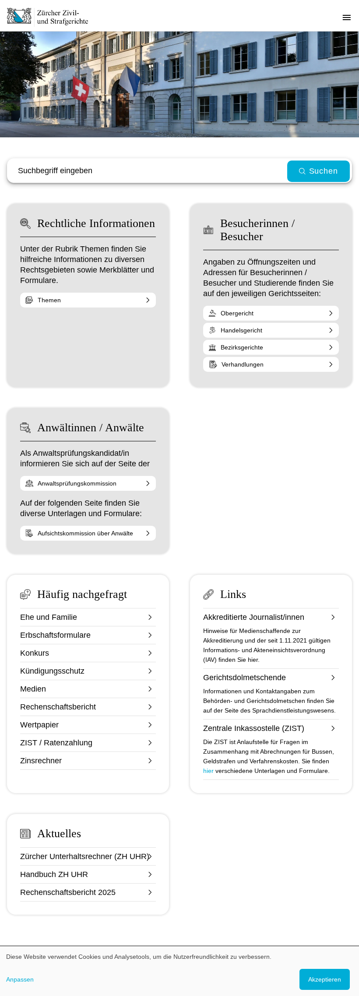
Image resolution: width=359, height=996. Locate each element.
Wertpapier (39, 724)
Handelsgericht (241, 330)
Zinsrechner (41, 760)
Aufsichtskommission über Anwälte (85, 533)
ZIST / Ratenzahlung (56, 742)
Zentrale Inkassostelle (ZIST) (253, 728)
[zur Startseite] (52, 17)
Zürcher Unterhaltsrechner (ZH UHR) (84, 856)
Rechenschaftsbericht (58, 706)
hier (208, 770)
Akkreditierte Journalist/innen (253, 617)
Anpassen (20, 979)
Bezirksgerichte (242, 347)
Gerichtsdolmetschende (244, 677)
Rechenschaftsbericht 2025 (68, 892)
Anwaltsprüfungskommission (77, 483)
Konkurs (34, 653)
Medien (33, 689)
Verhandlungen (243, 364)
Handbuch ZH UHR (54, 874)
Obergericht (237, 313)
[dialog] (179, 971)
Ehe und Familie (48, 617)
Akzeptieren (324, 979)
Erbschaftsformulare (55, 635)
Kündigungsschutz (52, 671)
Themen (49, 300)
